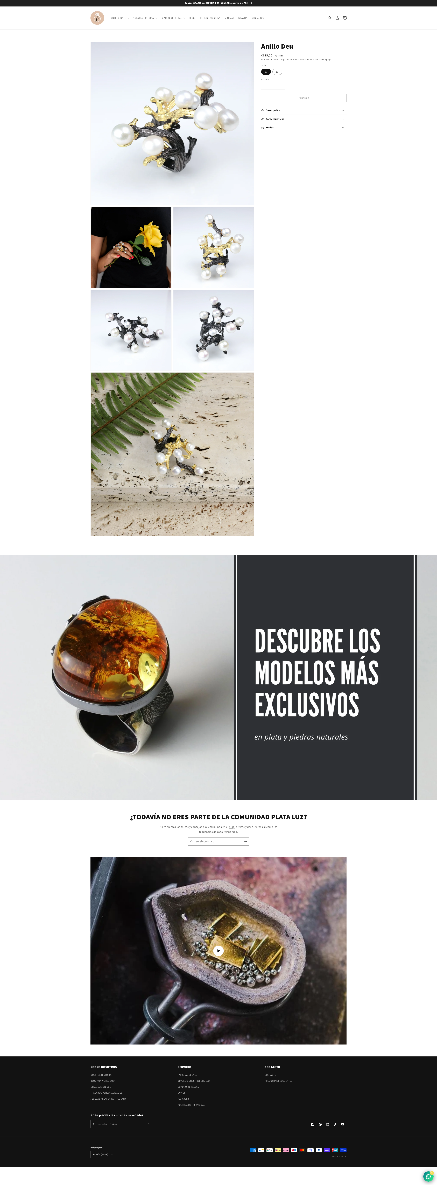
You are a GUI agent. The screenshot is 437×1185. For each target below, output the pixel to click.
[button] (330, 18)
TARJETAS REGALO (188, 1074)
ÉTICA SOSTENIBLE (100, 1086)
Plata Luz (343, 1157)
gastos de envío (290, 59)
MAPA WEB (183, 1098)
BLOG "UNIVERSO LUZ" (102, 1080)
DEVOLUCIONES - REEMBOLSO (194, 1080)
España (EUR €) (100, 1154)
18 (266, 71)
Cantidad (265, 79)
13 (277, 71)
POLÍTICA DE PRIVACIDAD (191, 1104)
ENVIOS (182, 1092)
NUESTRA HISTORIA (101, 1074)
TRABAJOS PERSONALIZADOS (106, 1092)
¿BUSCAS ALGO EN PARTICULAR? (108, 1098)
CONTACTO (270, 1074)
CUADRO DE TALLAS (188, 1086)
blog (231, 827)
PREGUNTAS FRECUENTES (278, 1080)
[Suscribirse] (245, 841)
